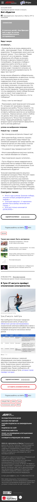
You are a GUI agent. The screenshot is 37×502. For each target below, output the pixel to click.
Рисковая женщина (15, 260)
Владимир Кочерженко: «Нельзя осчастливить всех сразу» (18, 242)
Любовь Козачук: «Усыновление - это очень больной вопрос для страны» (22, 248)
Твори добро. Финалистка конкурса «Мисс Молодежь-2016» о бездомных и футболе (22, 254)
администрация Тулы (8, 313)
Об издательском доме (11, 418)
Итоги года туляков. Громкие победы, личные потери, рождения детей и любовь (18, 198)
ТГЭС (6, 354)
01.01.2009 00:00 (6, 8)
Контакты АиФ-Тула (10, 430)
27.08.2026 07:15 (6, 277)
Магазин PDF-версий (10, 421)
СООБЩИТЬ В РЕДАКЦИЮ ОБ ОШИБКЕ (16, 438)
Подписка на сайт (9, 428)
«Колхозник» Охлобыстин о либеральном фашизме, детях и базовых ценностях (21, 266)
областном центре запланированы (15, 324)
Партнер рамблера (17, 492)
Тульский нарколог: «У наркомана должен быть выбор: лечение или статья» (17, 203)
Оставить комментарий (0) (18, 387)
